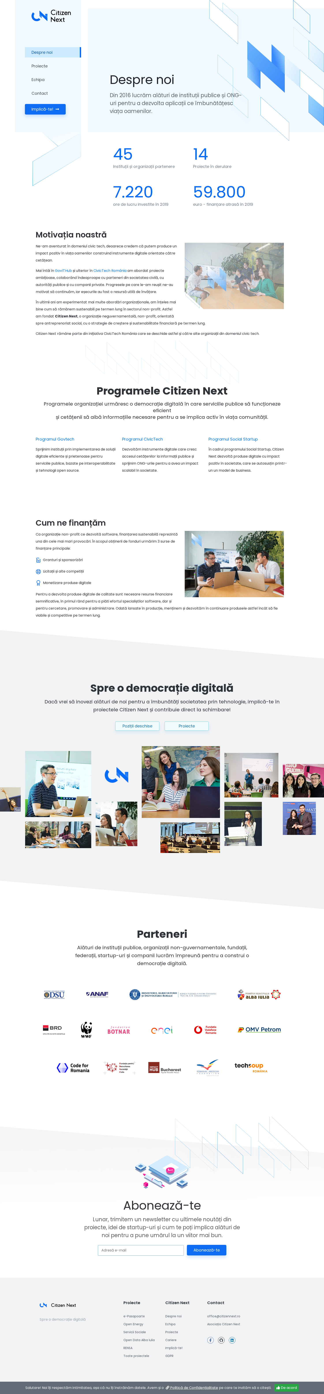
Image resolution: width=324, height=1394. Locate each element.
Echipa (38, 79)
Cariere (171, 1340)
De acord (288, 1387)
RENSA (127, 1348)
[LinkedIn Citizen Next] (232, 1340)
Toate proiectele (136, 1356)
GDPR (169, 1356)
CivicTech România (110, 270)
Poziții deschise (137, 726)
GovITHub (63, 270)
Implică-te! (43, 109)
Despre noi (42, 52)
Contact (40, 93)
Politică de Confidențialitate (193, 1387)
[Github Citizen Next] (221, 1340)
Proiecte (40, 66)
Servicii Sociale (134, 1332)
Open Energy (133, 1324)
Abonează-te (207, 1250)
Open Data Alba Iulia (139, 1340)
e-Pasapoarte (134, 1316)
